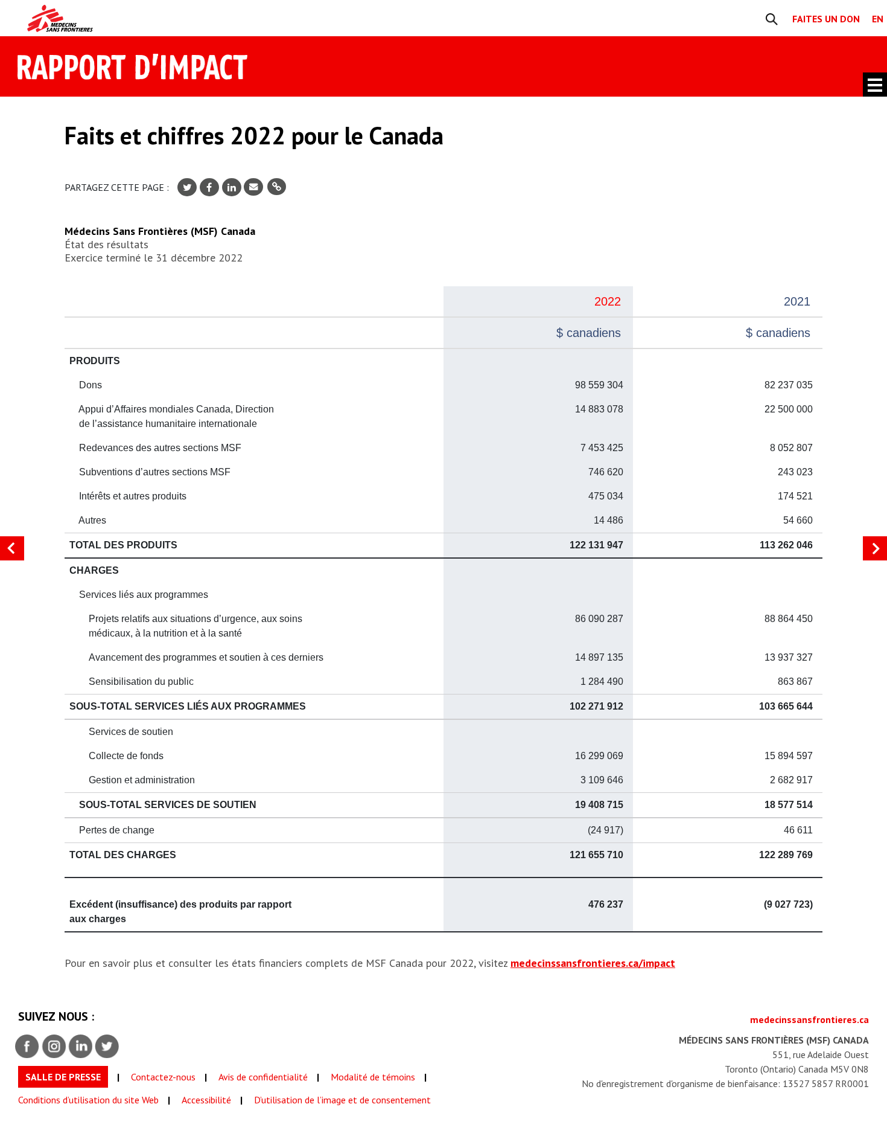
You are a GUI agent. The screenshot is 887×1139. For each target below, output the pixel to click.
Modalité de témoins (373, 1077)
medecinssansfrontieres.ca (809, 1019)
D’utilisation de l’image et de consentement (342, 1100)
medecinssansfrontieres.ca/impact (592, 963)
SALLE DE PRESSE (63, 1077)
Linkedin (81, 1047)
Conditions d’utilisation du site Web (88, 1100)
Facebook (28, 1047)
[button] (875, 548)
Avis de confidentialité (263, 1077)
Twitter (107, 1047)
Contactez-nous (163, 1077)
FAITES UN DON (826, 19)
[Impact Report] (170, 18)
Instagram (54, 1047)
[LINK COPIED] (276, 187)
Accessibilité (206, 1100)
